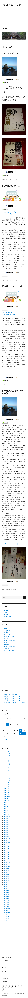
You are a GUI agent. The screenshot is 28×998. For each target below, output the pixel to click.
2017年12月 (7, 884)
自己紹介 (4, 981)
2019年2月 (6, 858)
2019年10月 (7, 842)
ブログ (4, 974)
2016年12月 (7, 908)
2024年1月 (6, 762)
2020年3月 (6, 832)
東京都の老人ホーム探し (13, 186)
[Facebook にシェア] (6, 79)
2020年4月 (6, 830)
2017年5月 (6, 898)
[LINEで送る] (5, 82)
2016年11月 (7, 910)
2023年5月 (6, 772)
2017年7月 (6, 894)
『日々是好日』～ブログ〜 (12, 5)
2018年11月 (7, 864)
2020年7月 (6, 824)
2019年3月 (6, 856)
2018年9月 (6, 868)
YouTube (4, 971)
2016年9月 (6, 914)
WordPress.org (8, 616)
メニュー (5, 28)
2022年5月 (6, 788)
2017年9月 (6, 890)
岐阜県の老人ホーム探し (13, 286)
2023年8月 (6, 766)
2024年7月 (6, 758)
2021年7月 (6, 802)
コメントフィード (8, 614)
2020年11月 (7, 816)
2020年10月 (7, 818)
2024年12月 (7, 754)
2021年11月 (7, 798)
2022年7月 (6, 784)
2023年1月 (6, 776)
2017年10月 (7, 888)
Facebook (5, 960)
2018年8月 (6, 870)
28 (20, 733)
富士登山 (6, 638)
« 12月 (7, 739)
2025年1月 (6, 752)
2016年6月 (6, 920)
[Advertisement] (12, 16)
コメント (17, 179)
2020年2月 (6, 834)
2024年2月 (6, 760)
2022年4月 (6, 790)
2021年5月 (6, 804)
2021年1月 (6, 812)
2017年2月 (6, 904)
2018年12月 (7, 862)
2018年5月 (6, 876)
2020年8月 (6, 822)
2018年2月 (6, 880)
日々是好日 (12, 179)
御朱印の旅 (11, 589)
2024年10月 (7, 756)
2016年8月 (6, 916)
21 (20, 730)
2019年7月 (6, 848)
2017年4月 (6, 900)
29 (24, 733)
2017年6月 (6, 896)
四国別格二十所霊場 (9, 636)
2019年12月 (7, 838)
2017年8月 (6, 892)
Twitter (4, 967)
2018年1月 (6, 882)
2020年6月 (7, 826)
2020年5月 (6, 828)
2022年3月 (6, 792)
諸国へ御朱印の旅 (6, 957)
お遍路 (5, 628)
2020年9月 (7, 820)
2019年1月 (6, 860)
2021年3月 (6, 808)
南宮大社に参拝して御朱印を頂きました (14, 696)
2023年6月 (6, 770)
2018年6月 (6, 874)
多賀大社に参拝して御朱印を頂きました (14, 698)
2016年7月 (6, 918)
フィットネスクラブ (9, 630)
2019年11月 (7, 840)
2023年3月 (6, 774)
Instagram (5, 964)
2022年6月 (7, 786)
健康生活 (6, 632)
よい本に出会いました (12, 53)
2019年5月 (6, 852)
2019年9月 (6, 844)
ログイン (6, 610)
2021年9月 (6, 800)
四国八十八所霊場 (8, 634)
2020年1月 (6, 836)
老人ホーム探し (6, 978)
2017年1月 (6, 906)
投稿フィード (7, 612)
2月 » (21, 739)
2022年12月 (7, 778)
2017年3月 (6, 902)
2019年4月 (6, 854)
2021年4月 (6, 806)
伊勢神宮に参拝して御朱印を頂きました (14, 700)
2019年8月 (6, 846)
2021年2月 (6, 810)
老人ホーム (12, 280)
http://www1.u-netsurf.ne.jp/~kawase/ (13, 544)
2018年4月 (6, 878)
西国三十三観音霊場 (9, 650)
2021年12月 (7, 796)
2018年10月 (7, 866)
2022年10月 (7, 780)
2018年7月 (6, 872)
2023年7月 (6, 768)
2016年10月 (7, 912)
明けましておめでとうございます (12, 694)
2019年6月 (6, 850)
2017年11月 (6, 886)
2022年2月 (6, 794)
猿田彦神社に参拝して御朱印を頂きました (14, 702)
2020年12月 (7, 814)
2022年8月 (6, 782)
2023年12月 (7, 764)
